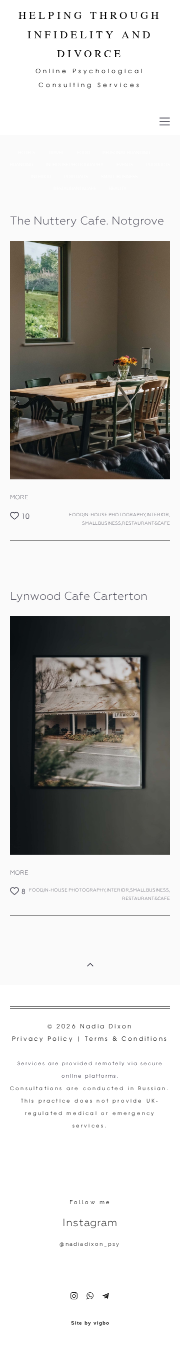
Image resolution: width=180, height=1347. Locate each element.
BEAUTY (117, 188)
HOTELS (27, 152)
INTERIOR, (158, 514)
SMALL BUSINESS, (102, 522)
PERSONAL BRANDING (126, 152)
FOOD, (76, 514)
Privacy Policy (44, 1038)
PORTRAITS (76, 176)
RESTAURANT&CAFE (75, 188)
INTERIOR (41, 176)
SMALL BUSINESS (119, 176)
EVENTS (125, 164)
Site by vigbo (90, 1323)
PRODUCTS (158, 164)
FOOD (83, 152)
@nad (69, 1244)
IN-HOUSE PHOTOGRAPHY (75, 164)
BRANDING (22, 164)
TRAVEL (56, 152)
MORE (19, 497)
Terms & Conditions (126, 1038)
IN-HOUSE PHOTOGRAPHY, (115, 514)
